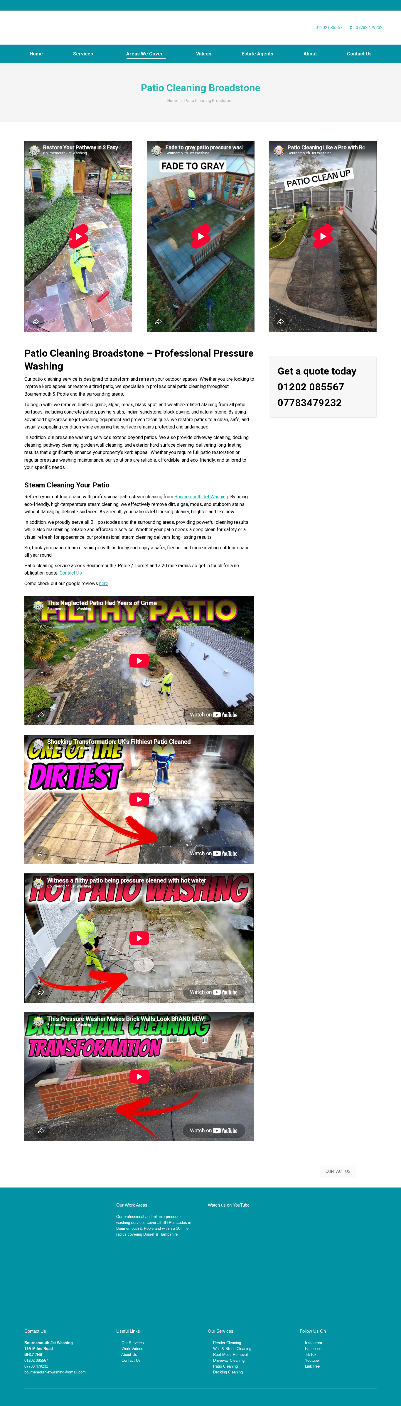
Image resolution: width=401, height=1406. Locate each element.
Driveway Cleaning (229, 1360)
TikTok (310, 1354)
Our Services (133, 1343)
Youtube (312, 1360)
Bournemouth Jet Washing (201, 496)
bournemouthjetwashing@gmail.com (55, 1372)
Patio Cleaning (225, 1366)
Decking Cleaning (228, 1372)
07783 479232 (36, 1366)
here (103, 583)
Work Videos (132, 1348)
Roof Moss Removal (230, 1354)
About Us (129, 1354)
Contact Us (71, 573)
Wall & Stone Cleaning (232, 1348)
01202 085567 (36, 1360)
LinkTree (312, 1366)
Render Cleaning (227, 1343)
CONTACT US (338, 1171)
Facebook (313, 1348)
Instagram (313, 1343)
